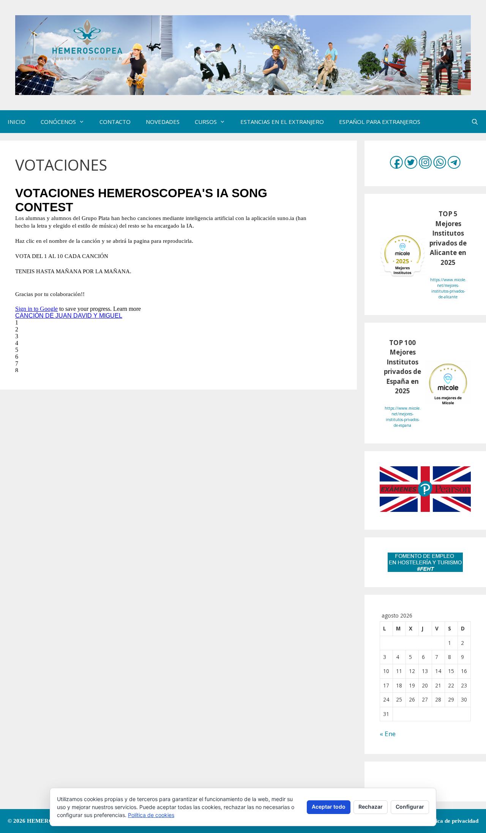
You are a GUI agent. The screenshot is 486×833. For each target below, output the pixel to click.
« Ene (388, 733)
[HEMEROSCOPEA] (243, 54)
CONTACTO (115, 121)
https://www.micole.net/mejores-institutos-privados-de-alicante (448, 288)
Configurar (410, 806)
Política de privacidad (451, 821)
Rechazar (370, 806)
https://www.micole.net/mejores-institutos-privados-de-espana (403, 416)
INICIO (16, 121)
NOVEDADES (163, 121)
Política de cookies (151, 815)
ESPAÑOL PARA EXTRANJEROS (379, 121)
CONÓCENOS (58, 121)
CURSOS (206, 121)
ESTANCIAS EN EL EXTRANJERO (282, 121)
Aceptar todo (329, 806)
